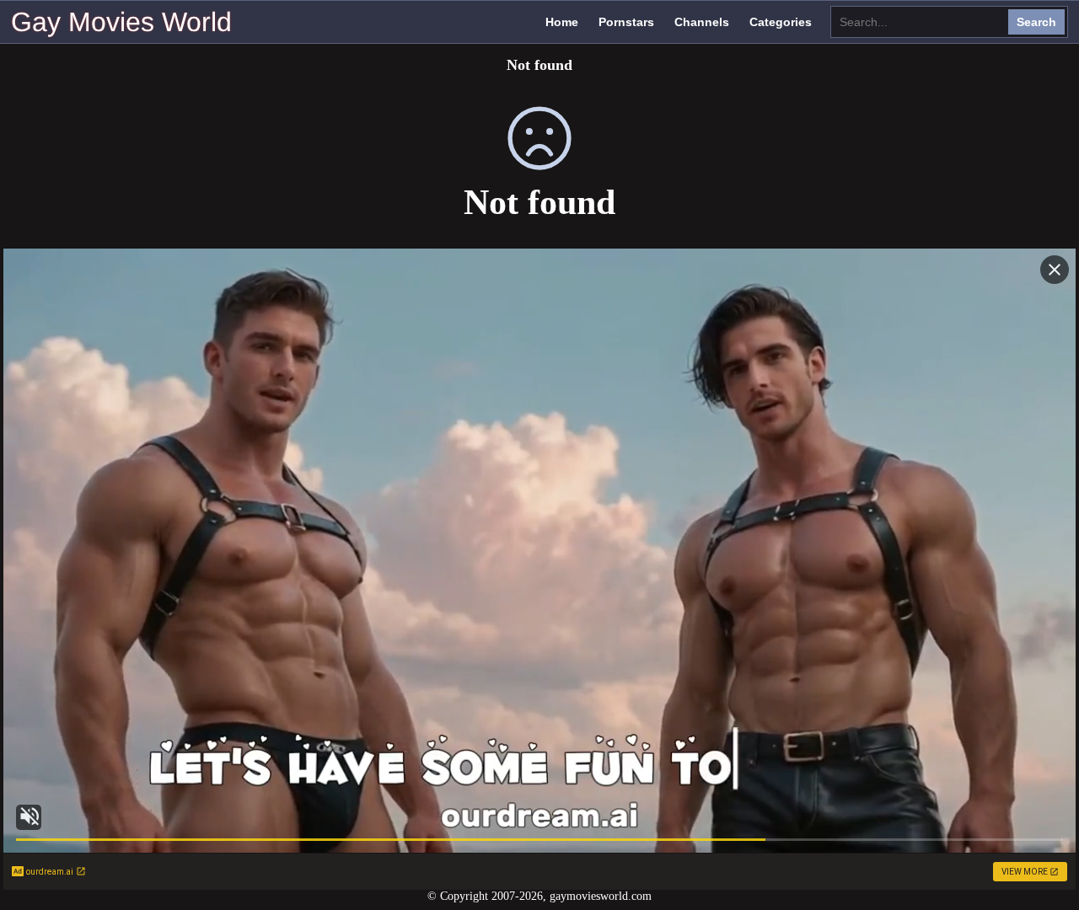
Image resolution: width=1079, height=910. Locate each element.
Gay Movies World (121, 21)
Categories (780, 22)
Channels (701, 22)
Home (561, 22)
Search (1036, 22)
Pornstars (626, 22)
